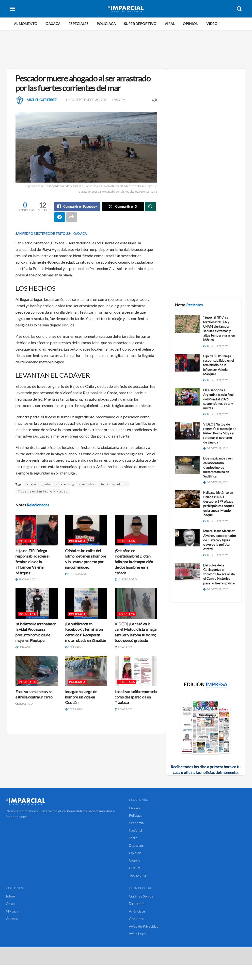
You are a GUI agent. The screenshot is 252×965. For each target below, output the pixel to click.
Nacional (135, 830)
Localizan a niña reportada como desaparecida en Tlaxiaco (136, 697)
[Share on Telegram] (59, 217)
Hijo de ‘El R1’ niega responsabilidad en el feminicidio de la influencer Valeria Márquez (32, 561)
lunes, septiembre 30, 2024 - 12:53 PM (95, 100)
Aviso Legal (137, 933)
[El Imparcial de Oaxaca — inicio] (64, 801)
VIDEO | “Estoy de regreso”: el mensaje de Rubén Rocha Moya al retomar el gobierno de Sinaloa (219, 433)
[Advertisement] (126, 48)
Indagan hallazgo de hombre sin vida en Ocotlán (81, 697)
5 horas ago (27, 579)
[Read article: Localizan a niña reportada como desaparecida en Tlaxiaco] (136, 671)
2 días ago (74, 647)
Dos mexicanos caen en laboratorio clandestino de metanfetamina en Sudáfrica (218, 467)
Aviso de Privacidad (143, 926)
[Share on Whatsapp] (150, 206)
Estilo (133, 838)
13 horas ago (127, 579)
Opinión (190, 23)
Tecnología (137, 875)
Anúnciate (137, 911)
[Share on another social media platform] (71, 217)
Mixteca (12, 911)
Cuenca (12, 918)
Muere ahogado (38, 484)
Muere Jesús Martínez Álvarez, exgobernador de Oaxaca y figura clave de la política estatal (219, 540)
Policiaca (106, 23)
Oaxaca (53, 23)
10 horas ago (77, 574)
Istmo (10, 896)
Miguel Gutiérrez (42, 100)
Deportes (136, 845)
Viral (170, 23)
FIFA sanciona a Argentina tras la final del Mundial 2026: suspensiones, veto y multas (218, 399)
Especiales (79, 23)
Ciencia (134, 860)
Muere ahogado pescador (75, 484)
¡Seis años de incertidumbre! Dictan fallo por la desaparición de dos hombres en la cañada (134, 561)
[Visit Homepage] (126, 8)
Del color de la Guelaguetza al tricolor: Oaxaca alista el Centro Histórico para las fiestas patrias (219, 574)
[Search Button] (239, 8)
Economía (136, 823)
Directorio (136, 903)
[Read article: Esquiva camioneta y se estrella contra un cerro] (37, 671)
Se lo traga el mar (113, 484)
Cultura (135, 868)
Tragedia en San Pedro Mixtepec (42, 491)
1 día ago (24, 647)
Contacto (136, 918)
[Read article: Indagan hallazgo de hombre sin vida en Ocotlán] (86, 671)
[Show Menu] (12, 8)
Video (212, 23)
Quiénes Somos (141, 896)
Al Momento (25, 23)
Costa (10, 903)
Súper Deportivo (140, 23)
